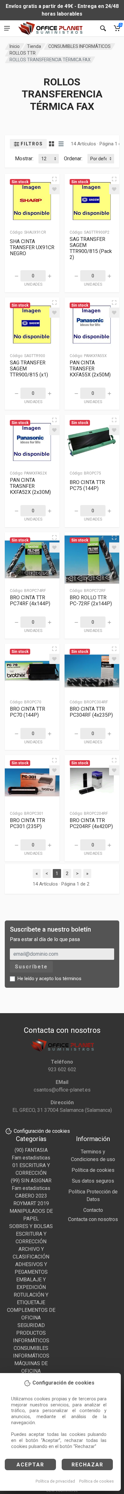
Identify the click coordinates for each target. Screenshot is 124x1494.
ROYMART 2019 (31, 1203)
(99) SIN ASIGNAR (31, 1181)
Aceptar (30, 1465)
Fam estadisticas (31, 1158)
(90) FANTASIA (31, 1150)
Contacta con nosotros (93, 1219)
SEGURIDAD (31, 1325)
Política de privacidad (55, 1481)
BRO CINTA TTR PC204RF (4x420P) (91, 823)
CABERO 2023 (31, 1196)
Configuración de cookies (42, 1131)
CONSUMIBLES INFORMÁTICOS (79, 46)
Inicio (15, 46)
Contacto (93, 1210)
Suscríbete (31, 967)
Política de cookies (96, 1481)
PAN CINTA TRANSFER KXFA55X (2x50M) (90, 369)
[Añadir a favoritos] (54, 189)
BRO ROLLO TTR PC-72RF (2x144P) (91, 600)
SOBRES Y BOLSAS (31, 1226)
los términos (68, 978)
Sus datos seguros (93, 1181)
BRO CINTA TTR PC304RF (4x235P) (91, 712)
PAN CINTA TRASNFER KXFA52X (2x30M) (30, 486)
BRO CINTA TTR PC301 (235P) (27, 823)
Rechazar (87, 1465)
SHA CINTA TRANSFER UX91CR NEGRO (32, 247)
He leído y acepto (49, 978)
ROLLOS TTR (23, 53)
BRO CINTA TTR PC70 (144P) (27, 712)
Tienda (34, 46)
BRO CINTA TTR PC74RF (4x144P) (30, 600)
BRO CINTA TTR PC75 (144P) (87, 485)
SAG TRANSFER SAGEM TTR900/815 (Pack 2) (91, 248)
